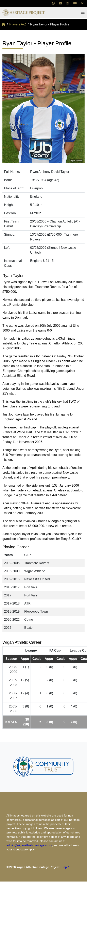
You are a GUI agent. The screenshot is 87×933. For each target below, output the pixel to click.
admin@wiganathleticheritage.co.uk (29, 845)
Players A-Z (17, 24)
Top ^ (65, 867)
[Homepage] (3, 24)
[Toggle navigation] (83, 12)
